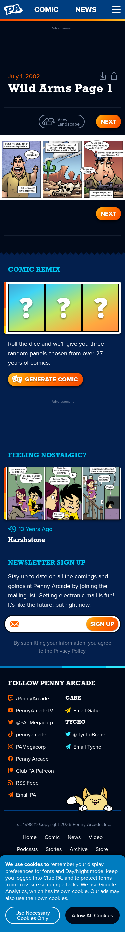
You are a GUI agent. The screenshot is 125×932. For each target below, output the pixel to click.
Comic (52, 837)
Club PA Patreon (35, 770)
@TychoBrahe (89, 734)
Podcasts (27, 849)
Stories (54, 849)
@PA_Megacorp (34, 722)
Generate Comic (51, 379)
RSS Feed (27, 782)
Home (30, 837)
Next (108, 121)
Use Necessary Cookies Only (32, 915)
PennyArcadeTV (34, 710)
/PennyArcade (32, 698)
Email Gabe (86, 710)
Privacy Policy (69, 650)
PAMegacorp (31, 746)
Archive (79, 849)
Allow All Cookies (92, 915)
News (74, 837)
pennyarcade (31, 734)
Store (102, 849)
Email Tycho (87, 746)
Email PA (26, 794)
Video (96, 837)
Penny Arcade (32, 758)
